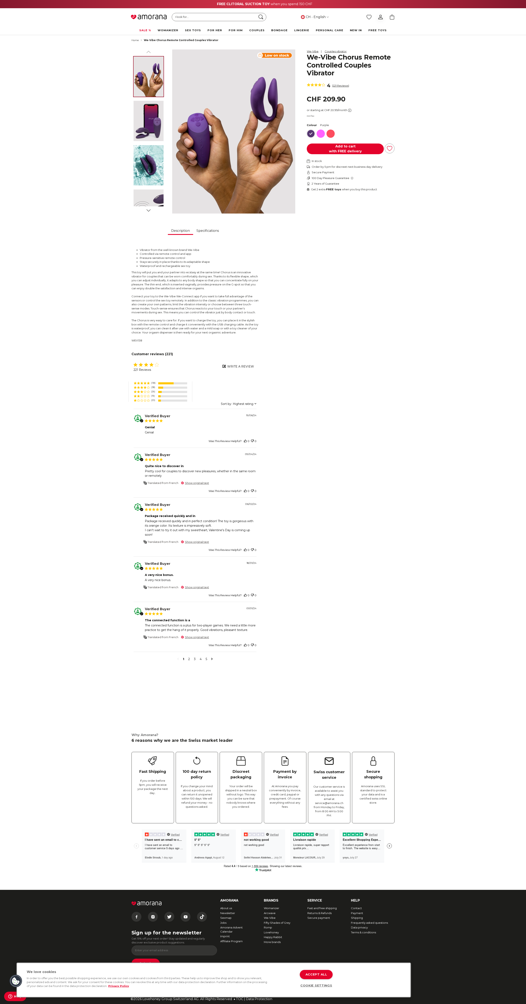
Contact (356, 908)
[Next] (149, 209)
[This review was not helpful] (252, 441)
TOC (239, 999)
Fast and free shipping (322, 908)
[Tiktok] (202, 917)
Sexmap (226, 917)
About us (226, 908)
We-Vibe (312, 51)
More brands (272, 942)
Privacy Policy (118, 986)
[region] (213, 980)
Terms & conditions (363, 932)
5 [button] (206, 659)
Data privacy (359, 927)
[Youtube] (185, 917)
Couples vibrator (336, 51)
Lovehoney (271, 932)
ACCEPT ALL (316, 974)
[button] (160, 383)
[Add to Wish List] (389, 148)
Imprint (225, 936)
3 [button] (195, 659)
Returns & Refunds (319, 913)
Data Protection (259, 999)
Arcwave (270, 913)
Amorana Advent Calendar (231, 929)
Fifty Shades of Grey (277, 922)
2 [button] (189, 659)
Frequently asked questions (369, 922)
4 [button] (201, 659)
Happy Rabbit (273, 937)
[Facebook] (136, 917)
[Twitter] (169, 917)
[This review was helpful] (245, 441)
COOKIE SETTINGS (316, 985)
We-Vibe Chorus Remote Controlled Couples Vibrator (181, 40)
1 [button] (183, 659)
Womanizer (271, 908)
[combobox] (238, 404)
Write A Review (240, 366)
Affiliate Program (231, 941)
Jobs (223, 922)
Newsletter (227, 913)
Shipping (357, 917)
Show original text (197, 483)
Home (135, 40)
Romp (268, 927)
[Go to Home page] (149, 17)
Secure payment (318, 917)
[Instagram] (153, 917)
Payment (357, 913)
